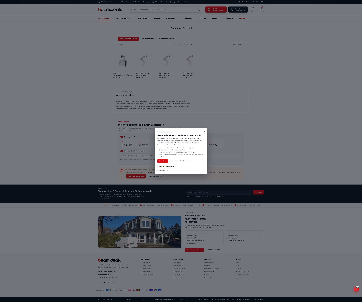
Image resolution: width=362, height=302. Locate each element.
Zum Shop (162, 161)
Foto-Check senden (162, 170)
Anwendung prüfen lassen (179, 161)
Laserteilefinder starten (167, 166)
